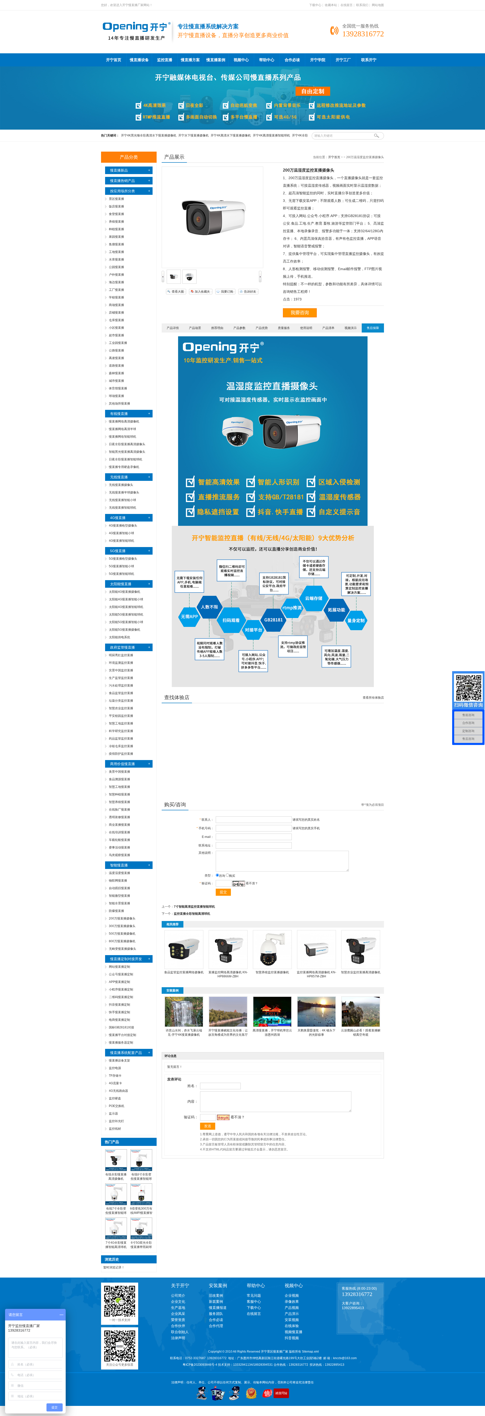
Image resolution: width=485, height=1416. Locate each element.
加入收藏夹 (202, 291)
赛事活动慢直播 (119, 847)
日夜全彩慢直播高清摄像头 (127, 444)
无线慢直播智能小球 (122, 500)
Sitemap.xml (310, 1351)
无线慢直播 (119, 477)
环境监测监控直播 (121, 663)
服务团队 (216, 1314)
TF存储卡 (115, 1075)
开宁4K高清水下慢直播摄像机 (231, 135)
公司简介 (178, 1295)
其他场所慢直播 (119, 403)
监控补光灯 (116, 1121)
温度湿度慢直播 (119, 873)
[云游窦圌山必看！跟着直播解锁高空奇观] (360, 1026)
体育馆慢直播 (118, 388)
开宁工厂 (343, 60)
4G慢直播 (118, 518)
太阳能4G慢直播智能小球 (126, 599)
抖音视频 (292, 1338)
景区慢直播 (116, 199)
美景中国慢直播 (119, 771)
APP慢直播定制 (119, 982)
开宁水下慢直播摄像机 (193, 135)
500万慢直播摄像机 (122, 933)
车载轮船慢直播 (119, 840)
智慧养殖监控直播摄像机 (272, 972)
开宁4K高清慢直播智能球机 (271, 135)
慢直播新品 (119, 170)
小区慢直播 (116, 327)
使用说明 (306, 328)
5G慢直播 (118, 551)
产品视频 (292, 1308)
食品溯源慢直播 (119, 779)
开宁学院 (317, 60)
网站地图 (378, 5)
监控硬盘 (115, 1098)
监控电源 (115, 1068)
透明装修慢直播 (119, 817)
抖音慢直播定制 (119, 1004)
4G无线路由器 (118, 1091)
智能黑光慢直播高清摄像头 (127, 452)
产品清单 (328, 328)
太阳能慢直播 (120, 584)
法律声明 (178, 1338)
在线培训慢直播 (119, 832)
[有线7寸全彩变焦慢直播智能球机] (116, 1204)
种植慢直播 (116, 229)
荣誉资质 (178, 1320)
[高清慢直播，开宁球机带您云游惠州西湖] (272, 1026)
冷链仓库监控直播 (121, 746)
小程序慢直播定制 (121, 989)
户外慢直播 (116, 274)
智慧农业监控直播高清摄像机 (360, 972)
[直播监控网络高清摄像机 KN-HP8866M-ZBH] (228, 968)
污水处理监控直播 (121, 685)
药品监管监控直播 (121, 738)
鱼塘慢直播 (116, 244)
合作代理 (216, 1326)
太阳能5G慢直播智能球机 (126, 614)
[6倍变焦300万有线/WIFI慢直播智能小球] (141, 1204)
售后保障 (373, 328)
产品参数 (239, 328)
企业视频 (292, 1295)
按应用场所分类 (122, 191)
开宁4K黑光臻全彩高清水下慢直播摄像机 (148, 135)
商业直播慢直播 (119, 825)
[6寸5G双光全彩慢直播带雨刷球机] (141, 1238)
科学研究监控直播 (121, 731)
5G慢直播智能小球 (121, 566)
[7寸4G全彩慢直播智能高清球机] (116, 1238)
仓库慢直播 (116, 320)
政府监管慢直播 (122, 647)
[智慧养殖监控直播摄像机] (272, 968)
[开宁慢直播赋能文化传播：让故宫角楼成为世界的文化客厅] (228, 1026)
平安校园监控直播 (121, 716)
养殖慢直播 (116, 221)
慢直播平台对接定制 (122, 1035)
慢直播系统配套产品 (126, 1053)
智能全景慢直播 (119, 903)
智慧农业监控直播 (121, 708)
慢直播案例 (215, 60)
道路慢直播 (116, 365)
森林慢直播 (116, 373)
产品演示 (292, 1314)
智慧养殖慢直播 (119, 802)
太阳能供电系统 (119, 637)
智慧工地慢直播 (119, 787)
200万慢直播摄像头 (122, 918)
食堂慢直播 (116, 214)
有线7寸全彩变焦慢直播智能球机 (116, 1213)
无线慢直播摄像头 (121, 485)
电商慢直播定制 (119, 1020)
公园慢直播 (116, 267)
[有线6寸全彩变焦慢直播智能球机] (141, 1170)
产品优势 (262, 328)
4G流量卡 (115, 1083)
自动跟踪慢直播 (119, 888)
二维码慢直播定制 (121, 997)
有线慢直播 (119, 414)
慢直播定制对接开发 (126, 959)
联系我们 (362, 5)
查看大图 (178, 291)
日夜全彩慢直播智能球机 (125, 459)
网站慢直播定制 (119, 967)
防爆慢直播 (116, 911)
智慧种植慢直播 (119, 794)
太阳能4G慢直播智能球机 (126, 607)
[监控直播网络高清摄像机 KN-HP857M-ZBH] (316, 968)
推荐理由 (217, 328)
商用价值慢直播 (122, 764)
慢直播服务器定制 (121, 1042)
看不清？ (252, 883)
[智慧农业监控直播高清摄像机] (360, 968)
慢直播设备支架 (119, 1060)
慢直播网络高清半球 (122, 429)
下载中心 (315, 5)
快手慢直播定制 (119, 1012)
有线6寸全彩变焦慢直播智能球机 (141, 1179)
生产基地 (178, 1308)
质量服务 (284, 328)
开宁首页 (113, 60)
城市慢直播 (116, 381)
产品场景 (195, 328)
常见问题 (254, 1295)
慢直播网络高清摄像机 (124, 421)
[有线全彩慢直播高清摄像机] (116, 1170)
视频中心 (241, 60)
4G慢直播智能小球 (121, 533)
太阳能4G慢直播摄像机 (124, 592)
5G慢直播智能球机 (121, 574)
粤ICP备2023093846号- (199, 1364)
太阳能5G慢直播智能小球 (126, 622)
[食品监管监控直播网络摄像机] (183, 968)
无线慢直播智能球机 (122, 507)
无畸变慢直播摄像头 (122, 949)
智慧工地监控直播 (121, 723)
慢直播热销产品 (122, 181)
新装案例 (216, 1302)
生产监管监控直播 (121, 678)
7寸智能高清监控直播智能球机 (194, 906)
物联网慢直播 (118, 880)
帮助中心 (266, 60)
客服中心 (254, 1302)
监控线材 (115, 1128)
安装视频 (292, 1320)
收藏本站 (331, 5)
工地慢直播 (116, 252)
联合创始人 (180, 1332)
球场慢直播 (116, 396)
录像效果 (292, 1302)
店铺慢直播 (116, 312)
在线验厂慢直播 (119, 809)
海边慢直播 (116, 282)
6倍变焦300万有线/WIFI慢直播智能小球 (141, 1213)
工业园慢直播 (118, 343)
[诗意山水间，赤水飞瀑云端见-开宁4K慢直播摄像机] (183, 1026)
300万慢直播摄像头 (122, 926)
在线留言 (347, 5)
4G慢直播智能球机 (121, 540)
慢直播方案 (190, 60)
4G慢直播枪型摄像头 (123, 525)
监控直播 (164, 60)
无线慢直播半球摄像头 (124, 492)
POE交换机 (116, 1106)
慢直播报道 (218, 1308)
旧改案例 (216, 1295)
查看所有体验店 (373, 697)
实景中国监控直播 (121, 670)
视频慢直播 (293, 1332)
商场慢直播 (116, 305)
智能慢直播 (119, 865)
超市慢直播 (116, 335)
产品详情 (173, 328)
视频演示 (351, 328)
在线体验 (292, 1326)
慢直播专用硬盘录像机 (124, 467)
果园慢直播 (116, 237)
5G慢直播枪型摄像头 (123, 558)
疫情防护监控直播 (121, 754)
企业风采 (178, 1314)
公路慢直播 (116, 350)
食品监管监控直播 (121, 693)
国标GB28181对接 (121, 1027)
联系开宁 (368, 60)
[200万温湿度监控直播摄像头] (174, 283)
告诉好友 (250, 291)
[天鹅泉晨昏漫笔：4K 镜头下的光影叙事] (316, 1026)
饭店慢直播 (116, 206)
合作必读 (292, 60)
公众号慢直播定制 (121, 974)
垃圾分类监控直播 (121, 700)
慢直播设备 (139, 60)
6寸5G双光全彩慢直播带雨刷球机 (141, 1247)
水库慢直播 (116, 259)
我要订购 (227, 291)
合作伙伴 (178, 1326)
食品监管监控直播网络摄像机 (184, 972)
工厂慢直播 (116, 290)
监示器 (113, 1113)
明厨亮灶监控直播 (121, 655)
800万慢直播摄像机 (122, 941)
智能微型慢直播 (119, 896)
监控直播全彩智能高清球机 (192, 913)
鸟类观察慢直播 (119, 855)
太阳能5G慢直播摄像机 (124, 629)
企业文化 (178, 1302)
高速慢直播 (116, 358)
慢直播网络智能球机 (122, 436)
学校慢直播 (116, 297)
